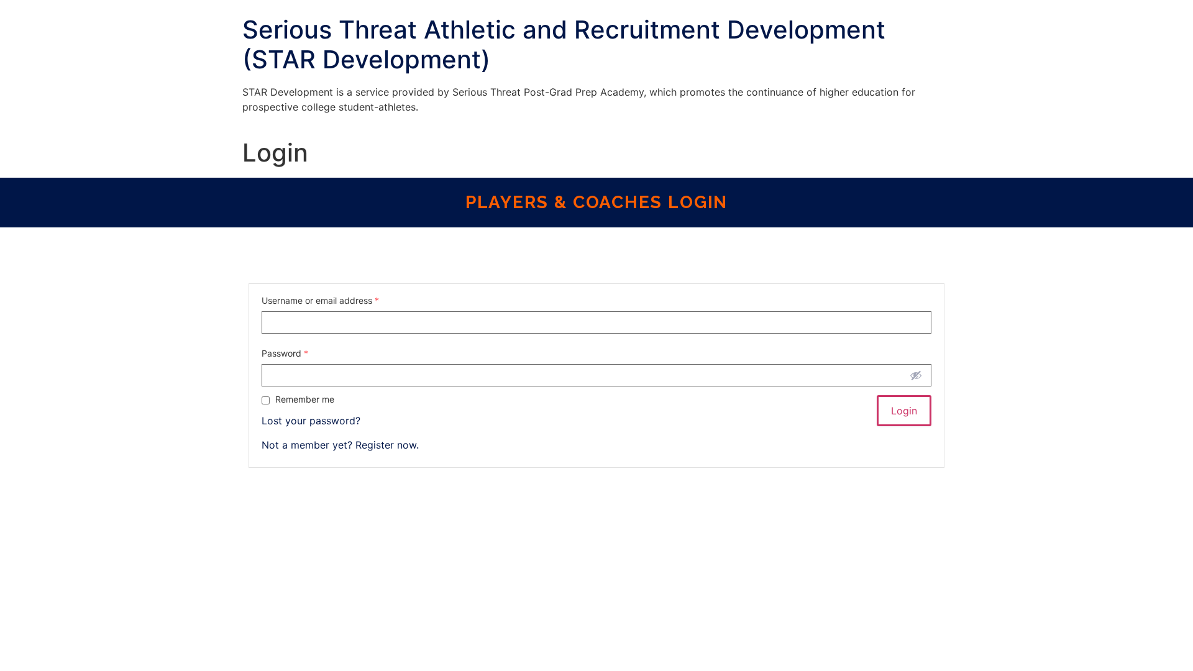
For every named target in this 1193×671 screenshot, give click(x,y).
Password (285, 353)
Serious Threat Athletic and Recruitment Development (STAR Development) (563, 44)
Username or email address (320, 300)
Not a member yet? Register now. (340, 445)
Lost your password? (311, 420)
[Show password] (916, 375)
